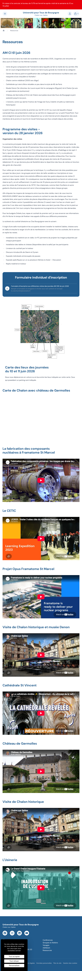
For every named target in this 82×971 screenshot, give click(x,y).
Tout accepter (14, 956)
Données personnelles (44, 963)
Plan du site (57, 963)
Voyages (46, 945)
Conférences (48, 940)
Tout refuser (14, 961)
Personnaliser (14, 965)
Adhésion (46, 948)
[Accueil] (4, 30)
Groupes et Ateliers (50, 943)
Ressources (47, 950)
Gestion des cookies (70, 963)
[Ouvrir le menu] (5, 13)
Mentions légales (29, 963)
